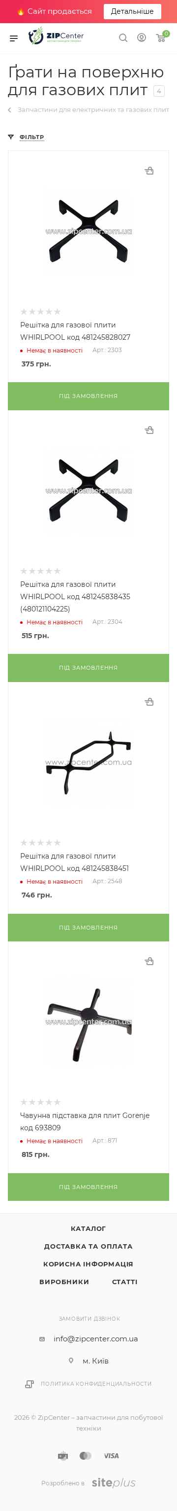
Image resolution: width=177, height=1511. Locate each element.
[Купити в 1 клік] (149, 171)
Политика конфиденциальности (96, 1384)
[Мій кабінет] (141, 38)
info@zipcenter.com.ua (96, 1338)
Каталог (89, 1228)
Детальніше (132, 11)
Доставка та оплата (88, 1246)
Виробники (64, 1282)
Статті (125, 1282)
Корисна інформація (88, 1264)
